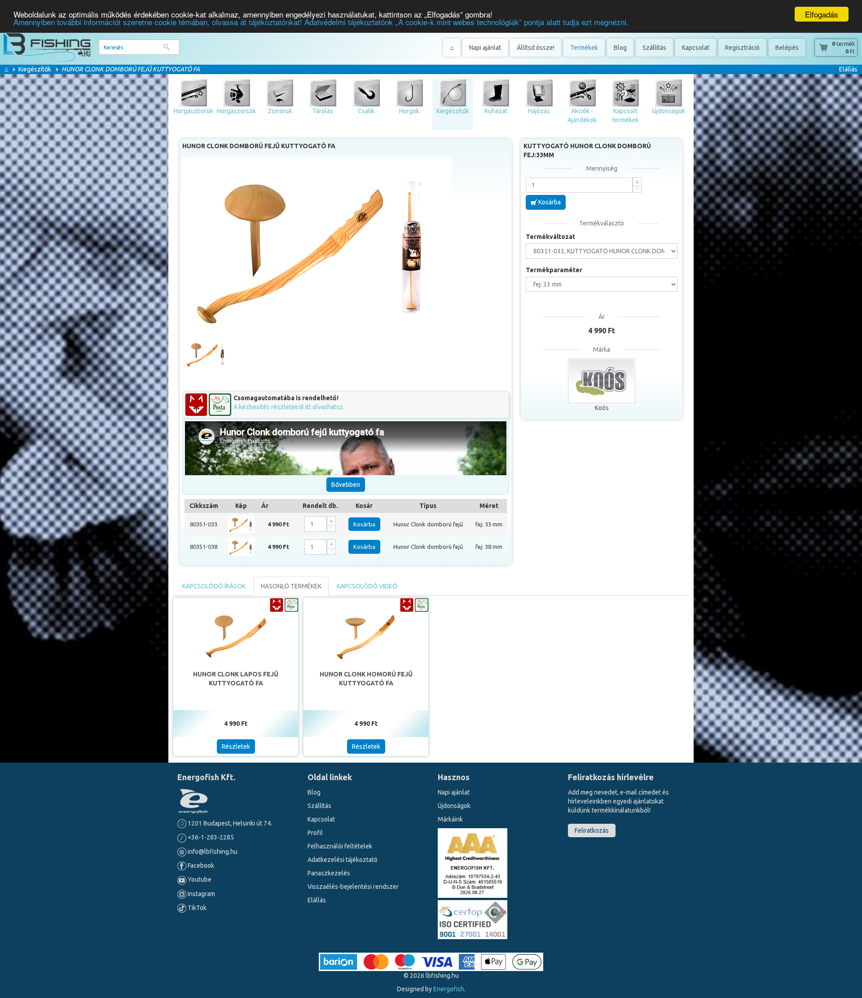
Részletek (236, 746)
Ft (850, 51)
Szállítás (654, 47)
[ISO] (472, 917)
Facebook (200, 865)
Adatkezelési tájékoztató (343, 859)
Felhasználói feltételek (340, 846)
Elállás (848, 69)
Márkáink (450, 819)
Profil (315, 832)
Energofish (448, 989)
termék (843, 44)
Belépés (787, 47)
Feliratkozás (592, 830)
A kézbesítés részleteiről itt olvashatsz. (288, 407)
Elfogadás (821, 14)
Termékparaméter (554, 270)
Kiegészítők (34, 69)
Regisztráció (742, 47)
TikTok (196, 907)
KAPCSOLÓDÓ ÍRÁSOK (214, 586)
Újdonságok (454, 805)
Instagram (200, 893)
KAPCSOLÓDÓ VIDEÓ (367, 586)
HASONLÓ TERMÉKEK (291, 586)
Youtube (198, 879)
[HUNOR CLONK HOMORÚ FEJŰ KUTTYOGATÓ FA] (366, 633)
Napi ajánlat (485, 47)
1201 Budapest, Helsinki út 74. (229, 823)
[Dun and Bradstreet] (472, 862)
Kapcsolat (695, 47)
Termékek (584, 47)
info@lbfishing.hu (212, 851)
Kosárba (364, 524)
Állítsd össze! (535, 47)
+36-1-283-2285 (210, 837)
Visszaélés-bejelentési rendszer (353, 886)
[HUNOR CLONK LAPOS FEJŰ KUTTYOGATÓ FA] (235, 633)
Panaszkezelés (329, 873)
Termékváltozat (550, 236)
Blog (620, 47)
